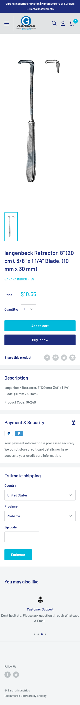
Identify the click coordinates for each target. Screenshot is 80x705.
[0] (72, 23)
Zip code (10, 527)
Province (11, 506)
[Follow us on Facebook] (7, 675)
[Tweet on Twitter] (64, 357)
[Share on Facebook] (47, 357)
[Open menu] (6, 23)
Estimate (18, 554)
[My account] (63, 23)
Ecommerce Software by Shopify (25, 695)
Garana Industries (19, 279)
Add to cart (40, 325)
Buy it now (40, 340)
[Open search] (54, 23)
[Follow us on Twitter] (16, 675)
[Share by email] (72, 357)
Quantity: (11, 309)
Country (10, 485)
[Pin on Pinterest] (55, 357)
